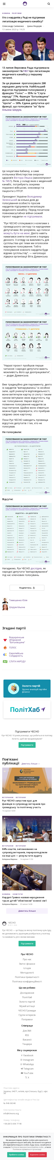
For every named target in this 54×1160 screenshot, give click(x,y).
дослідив (36, 568)
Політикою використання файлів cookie (27, 1147)
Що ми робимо (27, 987)
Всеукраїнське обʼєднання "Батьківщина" (17, 640)
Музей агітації (27, 1006)
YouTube (28, 1073)
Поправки (27, 1019)
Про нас (27, 959)
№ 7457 (6, 181)
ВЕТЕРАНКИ (7, 797)
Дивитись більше (29, 763)
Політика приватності (27, 977)
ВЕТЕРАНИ (21, 797)
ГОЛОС (12, 647)
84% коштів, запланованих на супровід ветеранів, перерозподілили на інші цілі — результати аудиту (24, 852)
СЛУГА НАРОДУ (17, 661)
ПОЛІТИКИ (17, 13)
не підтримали (32, 216)
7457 (25, 71)
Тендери (27, 1044)
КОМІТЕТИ (18, 894)
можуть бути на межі (16, 233)
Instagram (28, 1059)
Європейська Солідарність (16, 654)
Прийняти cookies (16, 1154)
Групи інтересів (27, 1015)
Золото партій (27, 1001)
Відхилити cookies (37, 1154)
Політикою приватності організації (27, 1149)
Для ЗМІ (27, 1030)
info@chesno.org (11, 1113)
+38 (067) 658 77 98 (12, 1123)
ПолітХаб (27, 997)
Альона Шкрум (11, 109)
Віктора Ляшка (23, 177)
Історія (27, 968)
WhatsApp (28, 1064)
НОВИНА (6, 13)
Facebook (28, 1055)
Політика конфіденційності (27, 981)
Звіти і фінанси (27, 963)
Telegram (28, 1068)
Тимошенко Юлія (18, 600)
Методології (27, 972)
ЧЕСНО (12, 922)
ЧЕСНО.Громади (27, 1010)
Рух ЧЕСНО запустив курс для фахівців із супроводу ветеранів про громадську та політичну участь (23, 804)
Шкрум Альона (17, 607)
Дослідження (27, 992)
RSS (27, 1035)
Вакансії (27, 1039)
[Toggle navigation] (4, 4)
